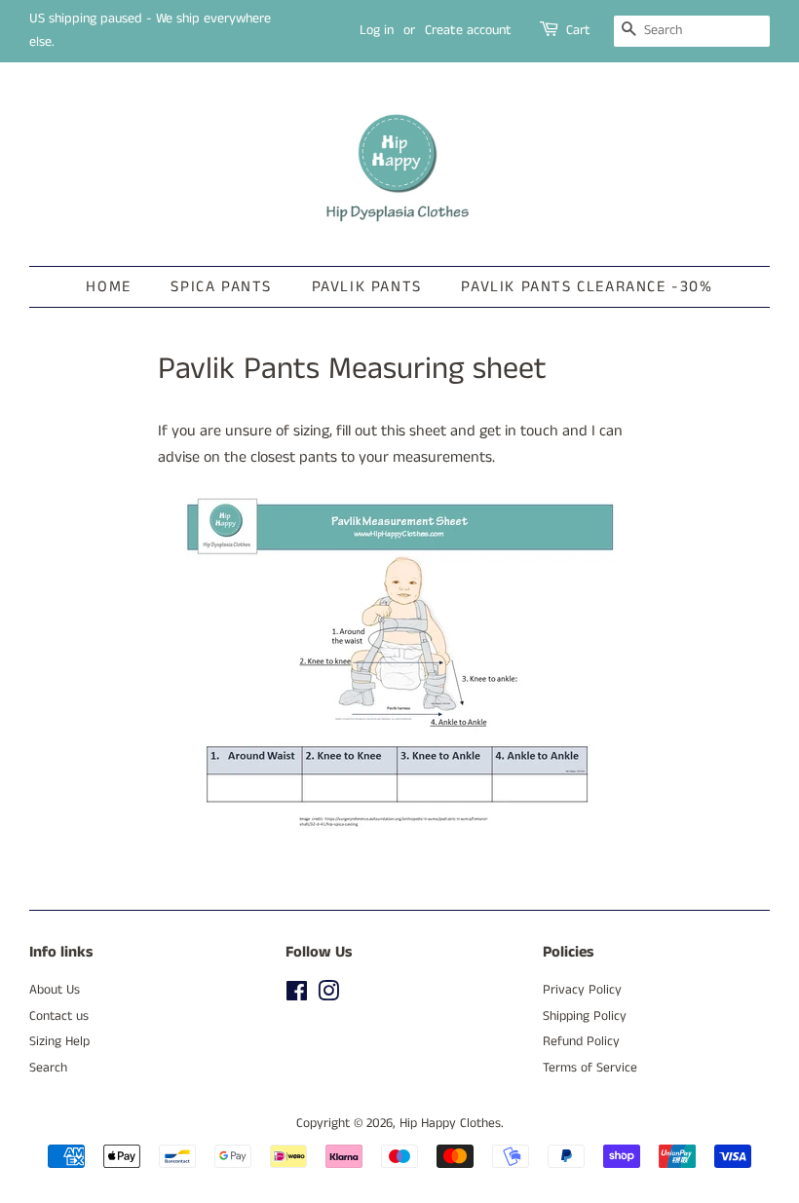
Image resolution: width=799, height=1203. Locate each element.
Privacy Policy (582, 990)
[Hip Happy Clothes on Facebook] (296, 996)
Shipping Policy (585, 1016)
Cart (578, 30)
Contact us (59, 1016)
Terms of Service (590, 1068)
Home (108, 287)
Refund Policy (581, 1042)
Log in (377, 30)
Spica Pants (221, 287)
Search (48, 1068)
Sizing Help (59, 1042)
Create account (468, 30)
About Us (54, 990)
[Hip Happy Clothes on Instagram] (328, 996)
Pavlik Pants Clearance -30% (586, 287)
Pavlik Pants (367, 287)
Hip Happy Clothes (450, 1123)
